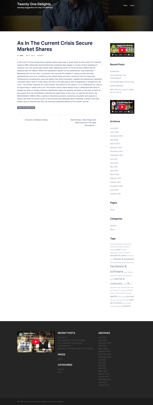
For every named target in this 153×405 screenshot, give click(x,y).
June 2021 (114, 163)
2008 (111, 244)
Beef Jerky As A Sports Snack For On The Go (75, 348)
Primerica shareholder (49, 90)
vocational (125, 306)
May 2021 (114, 167)
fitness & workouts (124, 259)
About (132, 5)
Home (125, 5)
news (132, 287)
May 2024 (114, 140)
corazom (121, 252)
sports (113, 296)
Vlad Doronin (35, 101)
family (111, 259)
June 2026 (114, 132)
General (40, 55)
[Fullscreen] (132, 55)
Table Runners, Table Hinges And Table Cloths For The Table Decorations (83, 122)
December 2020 (116, 186)
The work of (113, 300)
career (118, 249)
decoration (127, 252)
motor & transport (125, 287)
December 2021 (116, 151)
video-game (118, 306)
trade (127, 300)
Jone (21, 55)
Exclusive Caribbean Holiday (36, 120)
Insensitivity (114, 71)
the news (130, 296)
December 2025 (116, 136)
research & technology (127, 290)
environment (130, 255)
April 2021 (114, 170)
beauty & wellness (119, 247)
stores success (122, 296)
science (112, 293)
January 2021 (115, 182)
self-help (117, 293)
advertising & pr (117, 244)
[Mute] (129, 55)
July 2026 (114, 128)
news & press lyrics (115, 290)
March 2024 (115, 144)
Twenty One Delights (34, 4)
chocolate (124, 250)
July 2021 (114, 159)
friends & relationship (115, 262)
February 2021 (115, 178)
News (112, 229)
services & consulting (26, 107)
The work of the (121, 300)
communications (114, 252)
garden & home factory (128, 262)
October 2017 (115, 194)
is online (125, 284)
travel (123, 303)
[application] (122, 50)
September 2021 (116, 155)
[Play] (113, 55)
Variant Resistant (116, 86)
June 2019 (114, 190)
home (124, 275)
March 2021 (114, 174)
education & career (118, 255)
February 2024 (116, 147)
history (125, 272)
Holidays (120, 275)
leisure (118, 287)
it (128, 283)
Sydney (61, 402)
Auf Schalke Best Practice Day (122, 82)
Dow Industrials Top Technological (71, 340)
